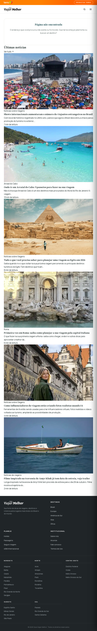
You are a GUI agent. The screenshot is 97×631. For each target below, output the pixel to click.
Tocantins (39, 588)
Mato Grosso (71, 574)
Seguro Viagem (10, 544)
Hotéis (6, 536)
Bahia (6, 570)
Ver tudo (8, 51)
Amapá (37, 570)
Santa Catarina (40, 615)
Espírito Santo (9, 607)
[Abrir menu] (90, 9)
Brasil (53, 507)
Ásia (52, 520)
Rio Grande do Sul (42, 611)
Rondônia (38, 581)
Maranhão (8, 577)
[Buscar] (84, 9)
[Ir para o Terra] (8, 2)
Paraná (37, 607)
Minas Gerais (9, 611)
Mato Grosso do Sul (73, 577)
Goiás (68, 570)
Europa (53, 511)
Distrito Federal (72, 566)
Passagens (8, 540)
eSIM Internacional (11, 549)
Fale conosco (56, 544)
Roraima (38, 584)
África (53, 524)
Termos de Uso (57, 549)
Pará (36, 577)
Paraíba (7, 581)
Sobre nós (55, 536)
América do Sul (56, 515)
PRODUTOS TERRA (83, 2)
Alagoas (7, 566)
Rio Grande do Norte (12, 592)
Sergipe (7, 595)
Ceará (6, 574)
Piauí (6, 588)
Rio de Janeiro (9, 615)
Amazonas (39, 574)
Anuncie (54, 540)
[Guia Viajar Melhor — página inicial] (12, 9)
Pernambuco (9, 584)
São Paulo (8, 618)
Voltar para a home (48, 38)
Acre (36, 566)
